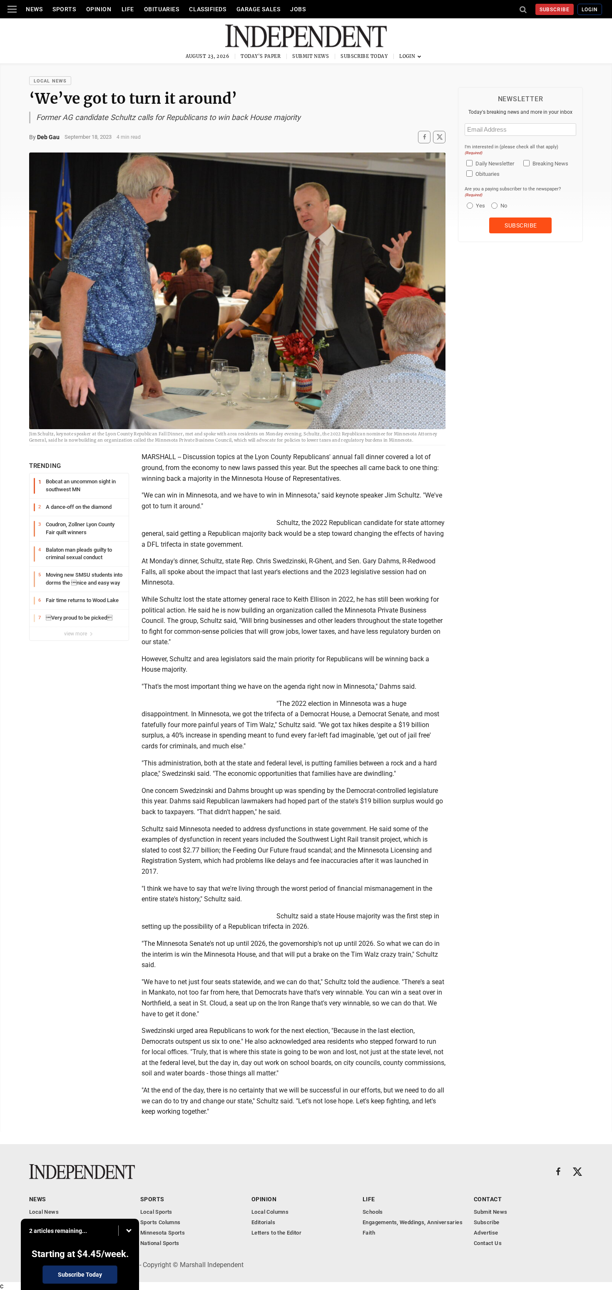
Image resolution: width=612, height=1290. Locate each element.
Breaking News (550, 163)
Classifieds (207, 9)
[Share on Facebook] (424, 137)
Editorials (263, 1222)
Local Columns (270, 1212)
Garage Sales (258, 9)
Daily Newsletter (494, 163)
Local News (50, 81)
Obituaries (161, 9)
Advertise (486, 1233)
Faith (369, 1233)
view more (76, 634)
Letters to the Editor (276, 1233)
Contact (488, 1199)
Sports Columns (160, 1222)
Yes (479, 205)
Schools (373, 1212)
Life (128, 9)
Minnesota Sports (162, 1233)
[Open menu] (12, 9)
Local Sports (156, 1212)
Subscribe (555, 9)
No (503, 205)
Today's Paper (261, 56)
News (34, 9)
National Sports (159, 1243)
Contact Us (488, 1243)
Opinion (99, 9)
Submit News (310, 56)
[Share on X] (439, 137)
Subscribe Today (364, 56)
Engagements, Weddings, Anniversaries (413, 1222)
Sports (64, 9)
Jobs (298, 9)
